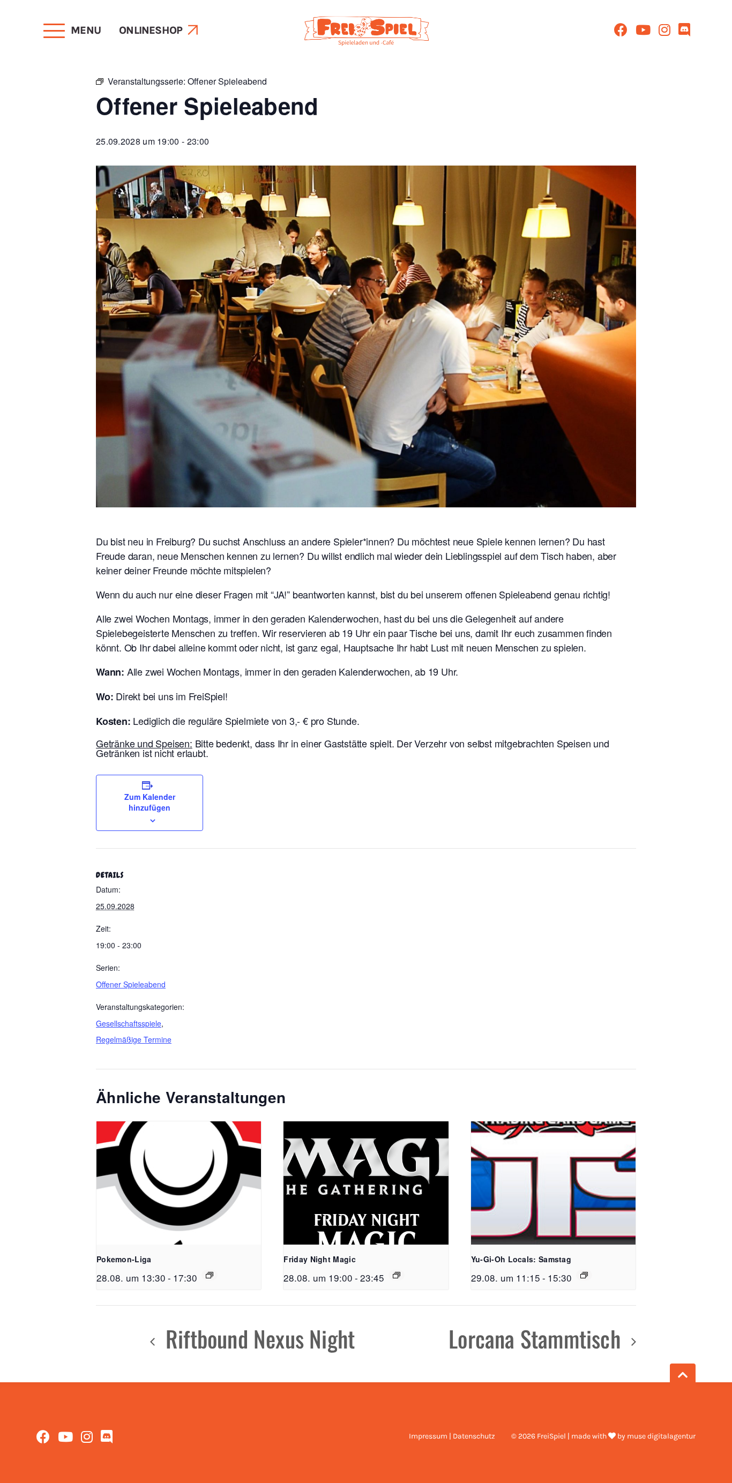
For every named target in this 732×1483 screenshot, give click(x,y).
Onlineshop (150, 30)
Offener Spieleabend (131, 984)
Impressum (428, 1436)
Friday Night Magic (319, 1259)
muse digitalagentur (661, 1436)
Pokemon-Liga (124, 1259)
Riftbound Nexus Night (257, 1338)
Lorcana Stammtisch (537, 1338)
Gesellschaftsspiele (128, 1023)
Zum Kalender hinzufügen (149, 802)
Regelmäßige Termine (133, 1039)
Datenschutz (474, 1436)
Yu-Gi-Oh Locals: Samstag (521, 1259)
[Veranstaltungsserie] (209, 1275)
